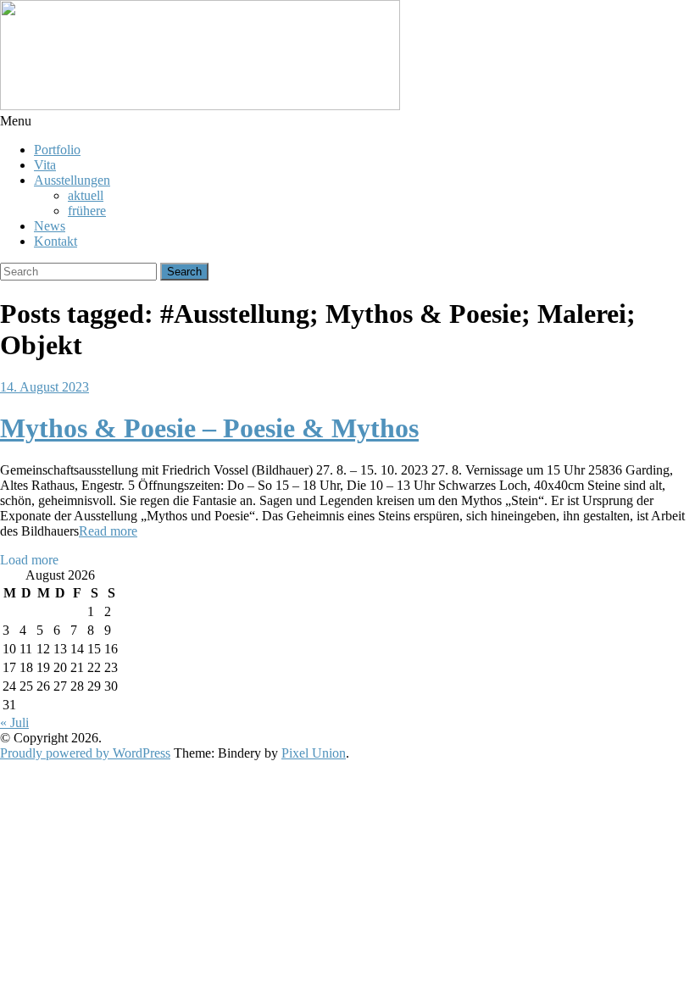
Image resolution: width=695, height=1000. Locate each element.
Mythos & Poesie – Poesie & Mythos (209, 428)
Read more (108, 531)
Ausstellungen (72, 180)
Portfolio (57, 149)
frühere (87, 210)
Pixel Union (313, 753)
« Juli (14, 722)
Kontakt (55, 241)
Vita (45, 165)
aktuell (85, 195)
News (49, 226)
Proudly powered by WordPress (85, 753)
